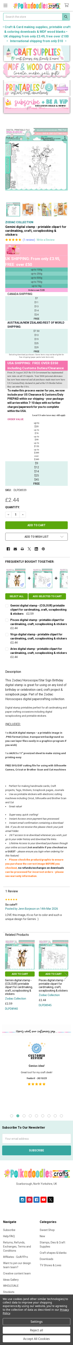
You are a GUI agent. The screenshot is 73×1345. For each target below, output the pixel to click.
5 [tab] (36, 1115)
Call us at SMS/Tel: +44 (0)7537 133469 (36, 1190)
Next (66, 976)
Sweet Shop (47, 1230)
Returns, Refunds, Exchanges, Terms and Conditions (17, 1246)
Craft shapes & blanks (53, 1252)
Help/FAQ (9, 1236)
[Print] (22, 549)
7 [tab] (48, 1115)
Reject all (36, 1330)
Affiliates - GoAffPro (15, 1256)
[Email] (15, 549)
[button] (36, 54)
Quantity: (12, 507)
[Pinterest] (43, 549)
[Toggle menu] (5, 5)
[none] (36, 159)
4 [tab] (30, 1115)
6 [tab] (42, 1115)
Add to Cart (20, 973)
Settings (37, 1321)
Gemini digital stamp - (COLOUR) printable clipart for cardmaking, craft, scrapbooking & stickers (38, 609)
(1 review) (29, 239)
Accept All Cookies (36, 1339)
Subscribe (9, 1230)
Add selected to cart (47, 596)
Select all (17, 596)
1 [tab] (11, 1115)
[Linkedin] (36, 549)
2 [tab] (17, 1115)
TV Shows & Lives (50, 1265)
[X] (29, 549)
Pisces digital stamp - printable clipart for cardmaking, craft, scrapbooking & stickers (53, 985)
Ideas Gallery (11, 1279)
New (42, 1236)
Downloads (46, 1259)
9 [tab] (61, 1115)
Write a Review (46, 239)
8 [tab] (55, 1115)
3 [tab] (24, 1115)
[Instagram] (22, 1200)
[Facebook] (8, 549)
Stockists (8, 1292)
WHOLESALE (11, 1285)
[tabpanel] (36, 1074)
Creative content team (17, 1273)
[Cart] (67, 5)
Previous (7, 976)
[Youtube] (43, 1200)
